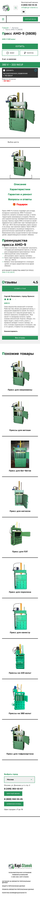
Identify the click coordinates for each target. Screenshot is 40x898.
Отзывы (9, 282)
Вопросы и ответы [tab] (20, 199)
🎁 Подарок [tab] (20, 204)
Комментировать (11, 331)
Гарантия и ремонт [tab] (20, 194)
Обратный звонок (30, 19)
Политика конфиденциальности (14, 892)
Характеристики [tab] (20, 189)
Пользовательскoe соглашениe (20, 872)
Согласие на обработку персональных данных (16, 882)
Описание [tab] (20, 184)
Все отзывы (20, 338)
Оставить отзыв (20, 288)
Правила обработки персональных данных (18, 889)
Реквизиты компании (20, 874)
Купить (20, 46)
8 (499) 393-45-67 (13, 789)
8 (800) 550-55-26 (29, 5)
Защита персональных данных (13, 886)
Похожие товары (18, 354)
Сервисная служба (14, 804)
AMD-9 (6, 303)
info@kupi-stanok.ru (29, 7)
